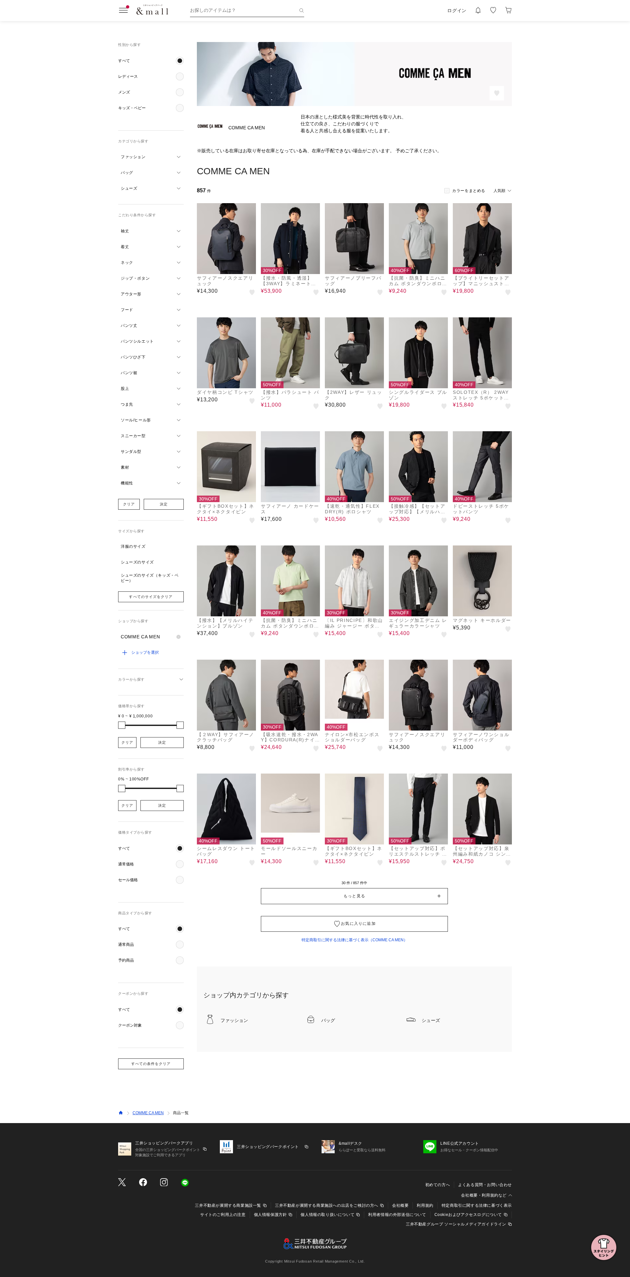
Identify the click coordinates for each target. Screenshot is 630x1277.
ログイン (457, 10)
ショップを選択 (145, 652)
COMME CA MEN (148, 1113)
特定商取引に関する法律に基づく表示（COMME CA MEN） (355, 940)
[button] (151, 61)
